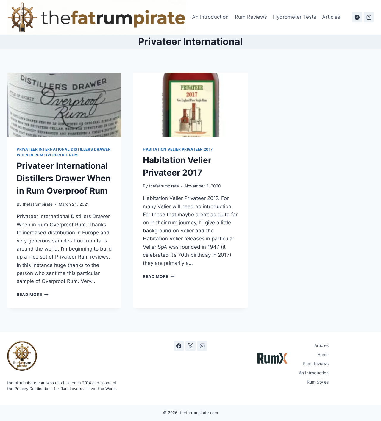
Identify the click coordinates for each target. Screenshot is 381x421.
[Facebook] (357, 17)
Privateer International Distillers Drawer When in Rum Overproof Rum (64, 178)
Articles (331, 17)
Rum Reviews (251, 17)
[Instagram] (369, 17)
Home (323, 354)
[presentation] (64, 105)
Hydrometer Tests (294, 17)
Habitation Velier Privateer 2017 (178, 149)
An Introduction (210, 17)
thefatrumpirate (38, 204)
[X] (190, 346)
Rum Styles (318, 381)
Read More (33, 294)
